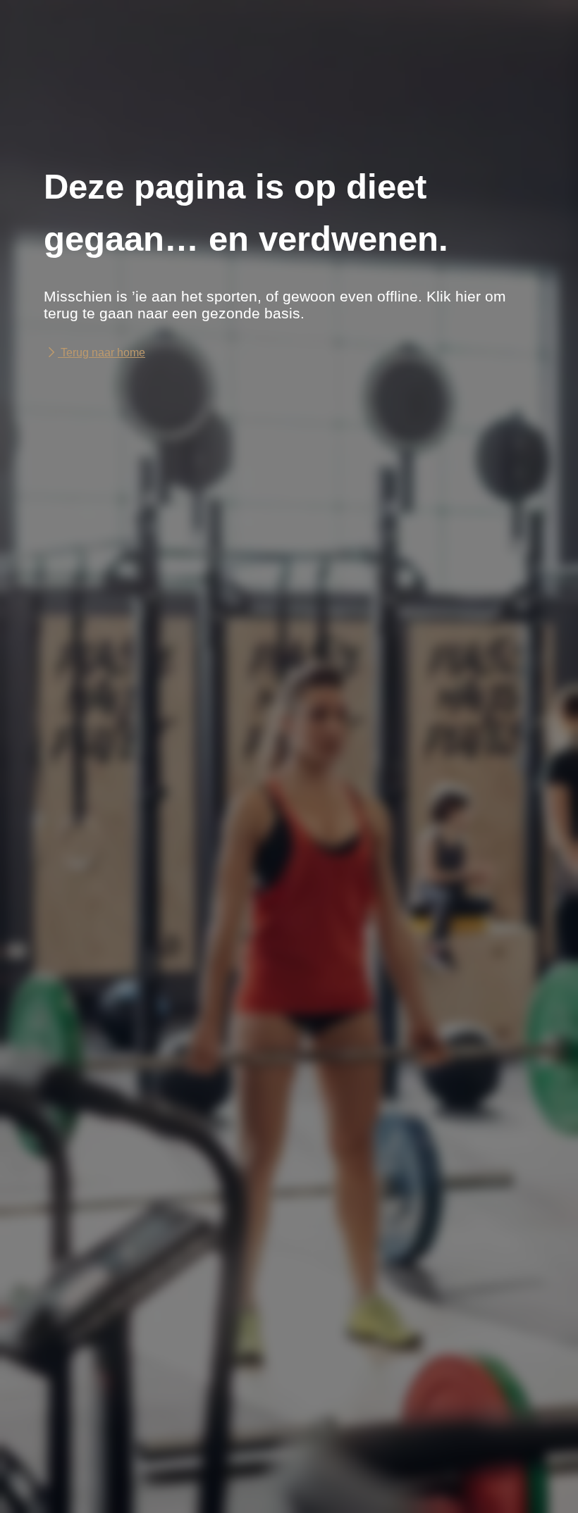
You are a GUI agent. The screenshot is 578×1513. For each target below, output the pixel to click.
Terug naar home (101, 353)
